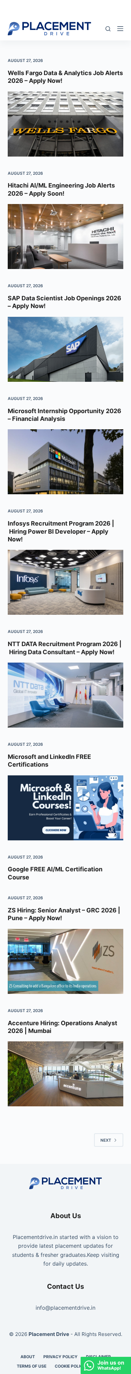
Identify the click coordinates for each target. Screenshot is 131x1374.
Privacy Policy (60, 1356)
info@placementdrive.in (65, 1307)
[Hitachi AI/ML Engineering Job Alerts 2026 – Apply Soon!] (65, 236)
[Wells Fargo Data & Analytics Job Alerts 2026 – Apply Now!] (65, 124)
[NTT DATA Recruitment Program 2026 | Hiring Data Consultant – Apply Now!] (65, 695)
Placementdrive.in (35, 1237)
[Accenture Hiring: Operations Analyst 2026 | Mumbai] (65, 1073)
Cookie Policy (70, 1366)
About (27, 1356)
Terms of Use (31, 1366)
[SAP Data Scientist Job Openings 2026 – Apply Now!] (65, 349)
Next (105, 1140)
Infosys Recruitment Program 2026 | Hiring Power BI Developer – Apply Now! (61, 531)
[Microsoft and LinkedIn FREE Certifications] (65, 807)
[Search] (108, 28)
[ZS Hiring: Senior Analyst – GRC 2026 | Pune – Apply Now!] (65, 961)
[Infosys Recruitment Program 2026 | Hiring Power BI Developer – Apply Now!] (65, 582)
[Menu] (120, 29)
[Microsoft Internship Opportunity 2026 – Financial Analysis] (65, 461)
